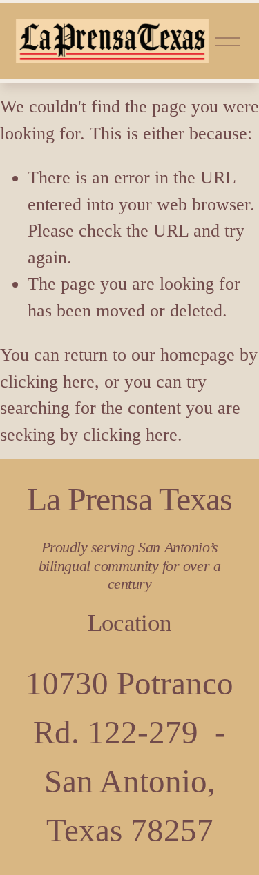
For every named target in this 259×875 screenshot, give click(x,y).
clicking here (47, 382)
